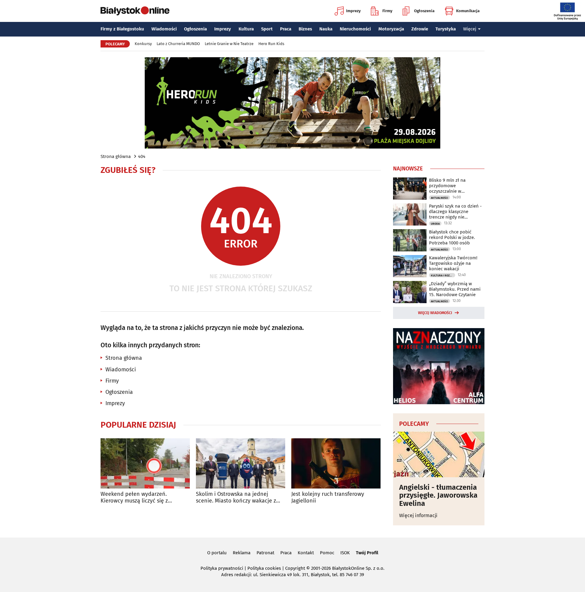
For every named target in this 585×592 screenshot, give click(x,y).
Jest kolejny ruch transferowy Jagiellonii (327, 497)
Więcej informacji (418, 515)
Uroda (435, 223)
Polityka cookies (264, 568)
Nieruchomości (355, 29)
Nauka (325, 29)
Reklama (241, 552)
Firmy (387, 11)
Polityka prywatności (221, 568)
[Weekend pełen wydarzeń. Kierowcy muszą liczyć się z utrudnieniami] (145, 463)
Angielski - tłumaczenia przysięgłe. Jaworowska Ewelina (438, 495)
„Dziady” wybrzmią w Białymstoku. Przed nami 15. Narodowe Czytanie (454, 289)
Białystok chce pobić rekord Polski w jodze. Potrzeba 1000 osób (452, 237)
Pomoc (327, 552)
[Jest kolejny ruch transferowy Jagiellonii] (336, 463)
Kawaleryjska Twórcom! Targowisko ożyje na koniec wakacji (453, 263)
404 (141, 156)
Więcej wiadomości (435, 313)
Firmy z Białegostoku (122, 29)
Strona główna (116, 156)
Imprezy (353, 11)
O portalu (217, 552)
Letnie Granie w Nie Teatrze (229, 44)
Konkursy (143, 44)
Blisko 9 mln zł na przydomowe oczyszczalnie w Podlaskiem (447, 185)
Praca (285, 29)
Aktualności (439, 197)
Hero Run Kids (271, 44)
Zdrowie (419, 29)
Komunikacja (468, 11)
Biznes (305, 29)
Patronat (265, 552)
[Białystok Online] (135, 11)
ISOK (345, 552)
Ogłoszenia (424, 11)
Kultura (246, 29)
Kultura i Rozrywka (443, 275)
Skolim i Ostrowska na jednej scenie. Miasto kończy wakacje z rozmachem (236, 497)
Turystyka (445, 29)
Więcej (469, 29)
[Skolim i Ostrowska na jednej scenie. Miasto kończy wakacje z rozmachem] (240, 463)
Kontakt (306, 552)
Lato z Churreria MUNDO (178, 44)
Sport (267, 29)
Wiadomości (164, 29)
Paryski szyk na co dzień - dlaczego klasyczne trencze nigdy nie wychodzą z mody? (455, 211)
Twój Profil (367, 552)
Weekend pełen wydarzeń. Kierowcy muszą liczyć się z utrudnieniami (134, 497)
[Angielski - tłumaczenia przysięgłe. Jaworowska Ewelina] (438, 454)
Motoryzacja (391, 29)
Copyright (295, 568)
